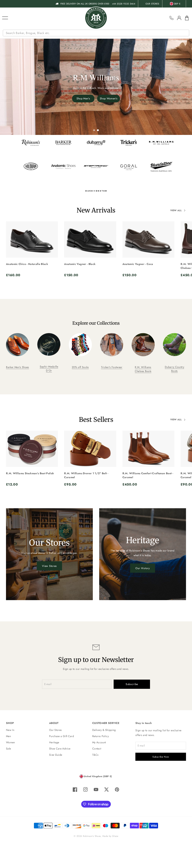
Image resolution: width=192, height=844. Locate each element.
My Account (99, 742)
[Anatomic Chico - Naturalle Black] (32, 239)
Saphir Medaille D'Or (49, 368)
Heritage (54, 742)
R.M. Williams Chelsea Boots (143, 369)
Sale (8, 748)
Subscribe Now (160, 757)
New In (10, 730)
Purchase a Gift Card (61, 736)
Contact (96, 748)
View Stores (49, 566)
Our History (142, 568)
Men (8, 736)
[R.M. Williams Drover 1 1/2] (90, 449)
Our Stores (55, 730)
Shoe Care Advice (59, 748)
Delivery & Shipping (104, 730)
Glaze (115, 836)
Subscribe (132, 684)
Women (10, 742)
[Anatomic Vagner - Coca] (148, 239)
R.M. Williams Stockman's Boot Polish (30, 473)
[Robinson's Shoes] (96, 18)
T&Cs (95, 755)
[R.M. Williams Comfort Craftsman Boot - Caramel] (148, 449)
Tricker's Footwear (111, 367)
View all (176, 210)
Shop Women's (108, 98)
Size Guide (55, 755)
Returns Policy (100, 736)
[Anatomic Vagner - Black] (90, 239)
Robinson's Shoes (92, 836)
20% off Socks (80, 367)
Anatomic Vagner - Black (79, 264)
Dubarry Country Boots (174, 369)
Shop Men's (83, 98)
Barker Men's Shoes (17, 367)
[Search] (186, 33)
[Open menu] (5, 18)
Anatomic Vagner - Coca (137, 264)
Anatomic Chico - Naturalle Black (27, 264)
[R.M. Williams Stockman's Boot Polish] (32, 449)
